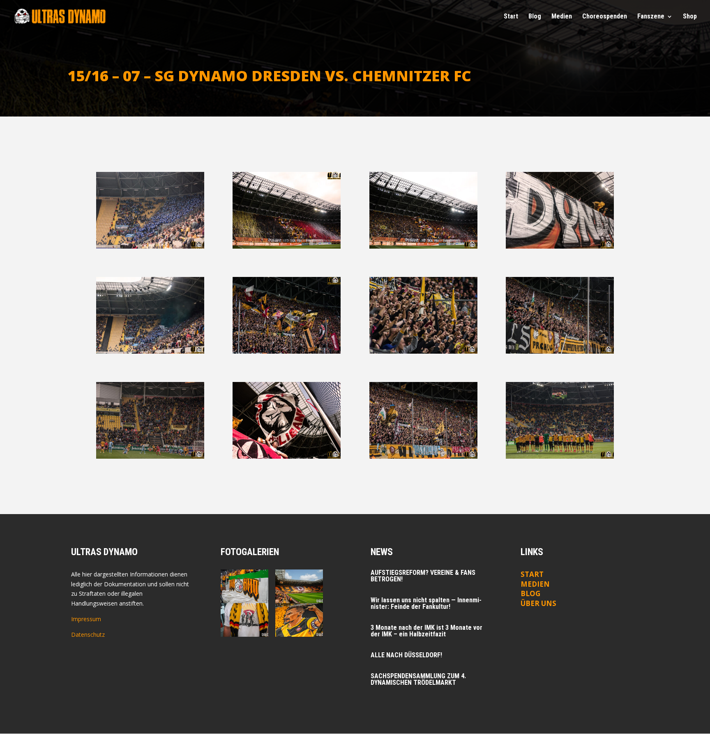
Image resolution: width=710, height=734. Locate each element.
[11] (423, 456)
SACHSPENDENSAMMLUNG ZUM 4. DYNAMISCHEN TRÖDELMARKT (418, 679)
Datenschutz (88, 634)
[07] (423, 351)
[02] (287, 246)
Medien (535, 584)
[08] (560, 351)
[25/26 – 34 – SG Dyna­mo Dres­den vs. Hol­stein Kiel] (299, 620)
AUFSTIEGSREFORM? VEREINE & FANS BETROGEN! (423, 576)
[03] (423, 246)
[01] (150, 246)
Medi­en (561, 17)
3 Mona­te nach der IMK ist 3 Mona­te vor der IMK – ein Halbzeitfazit (426, 631)
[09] (150, 456)
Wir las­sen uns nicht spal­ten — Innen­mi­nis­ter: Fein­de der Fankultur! (426, 603)
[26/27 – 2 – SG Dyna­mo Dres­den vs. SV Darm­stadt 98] (299, 586)
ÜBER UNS (538, 603)
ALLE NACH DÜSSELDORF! (406, 655)
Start (511, 17)
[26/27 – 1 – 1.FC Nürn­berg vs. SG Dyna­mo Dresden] (244, 620)
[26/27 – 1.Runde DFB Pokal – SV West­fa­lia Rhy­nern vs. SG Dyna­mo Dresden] (244, 586)
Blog (534, 17)
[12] (560, 456)
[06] (287, 351)
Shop (690, 17)
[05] (150, 351)
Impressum (86, 619)
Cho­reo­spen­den (604, 17)
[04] (560, 246)
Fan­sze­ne (650, 17)
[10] (287, 456)
